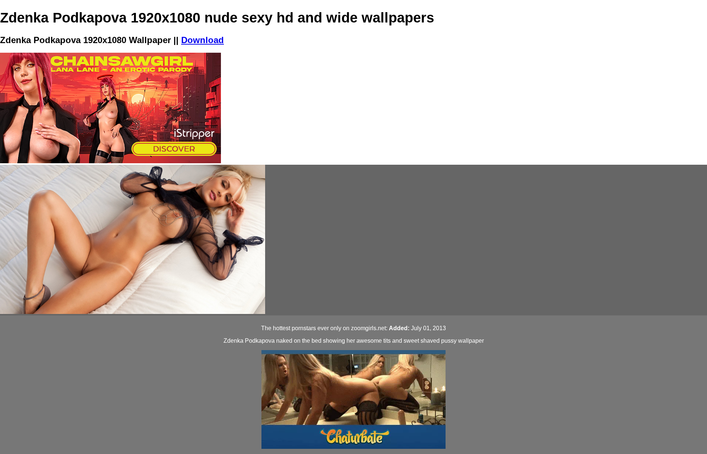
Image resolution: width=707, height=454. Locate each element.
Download (202, 40)
